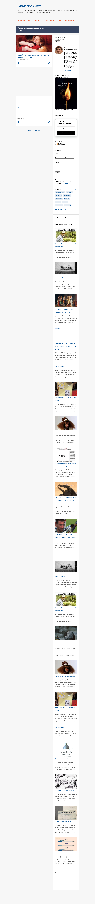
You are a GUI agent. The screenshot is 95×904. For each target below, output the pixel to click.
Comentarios (61, 144)
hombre (67, 195)
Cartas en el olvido (29, 6)
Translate (67, 183)
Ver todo (21, 31)
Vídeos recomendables (52, 20)
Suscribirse (66, 133)
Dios (69, 192)
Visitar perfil (67, 70)
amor (58, 195)
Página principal (23, 20)
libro (65, 202)
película (59, 205)
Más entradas (34, 131)
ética (66, 198)
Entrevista (69, 20)
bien (58, 202)
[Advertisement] (33, 81)
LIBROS (36, 20)
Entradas (60, 143)
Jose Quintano (68, 47)
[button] (49, 63)
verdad (59, 198)
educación (60, 192)
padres (67, 205)
